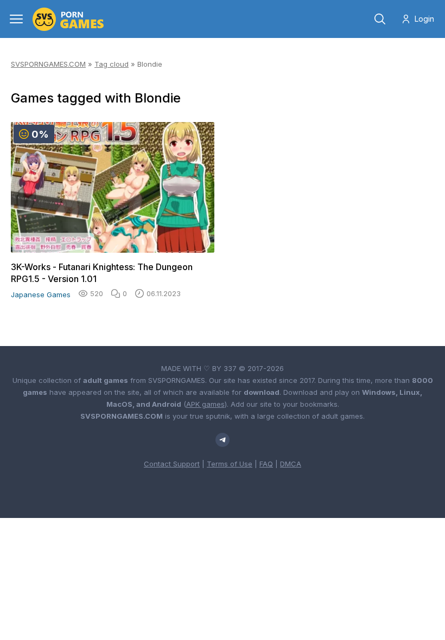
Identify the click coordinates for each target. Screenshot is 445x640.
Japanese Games (41, 294)
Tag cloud (111, 64)
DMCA (290, 463)
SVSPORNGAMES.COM (48, 64)
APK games (205, 404)
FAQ (266, 463)
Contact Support (172, 463)
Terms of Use (229, 463)
